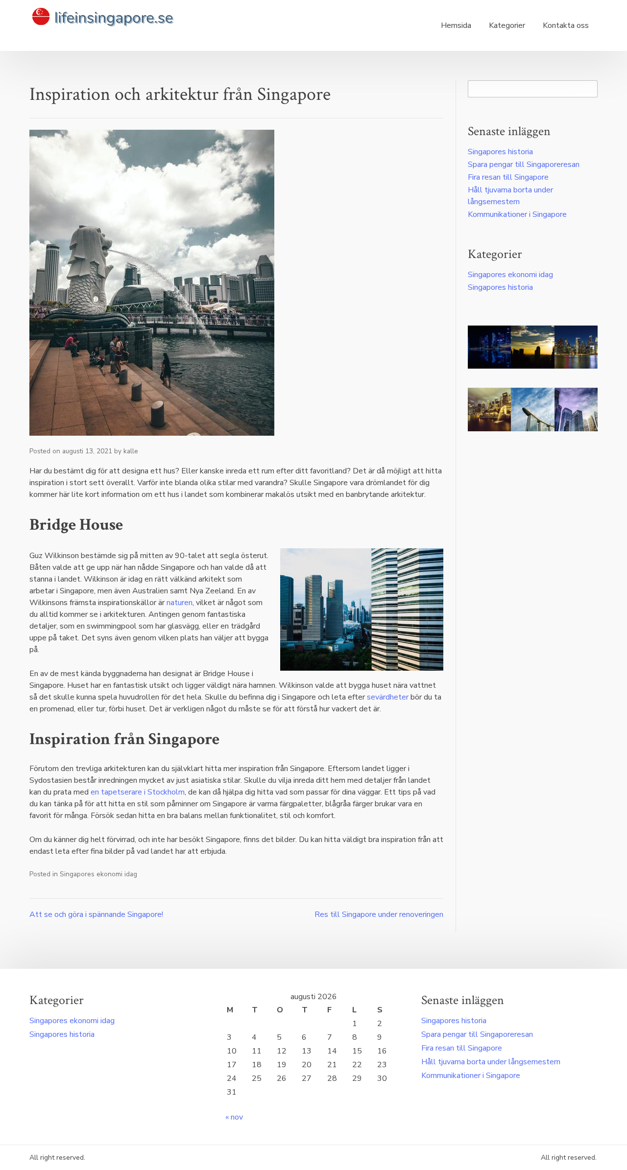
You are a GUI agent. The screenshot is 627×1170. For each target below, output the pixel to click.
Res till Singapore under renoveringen (378, 914)
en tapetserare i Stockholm (138, 792)
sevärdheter (388, 697)
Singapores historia (500, 151)
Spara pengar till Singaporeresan (523, 164)
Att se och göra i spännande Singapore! (96, 914)
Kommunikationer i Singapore (517, 214)
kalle (130, 451)
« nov (234, 1117)
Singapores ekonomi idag (98, 874)
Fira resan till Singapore (508, 177)
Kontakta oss (566, 25)
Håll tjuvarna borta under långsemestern (490, 1061)
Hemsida (456, 25)
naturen (180, 602)
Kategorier (507, 25)
